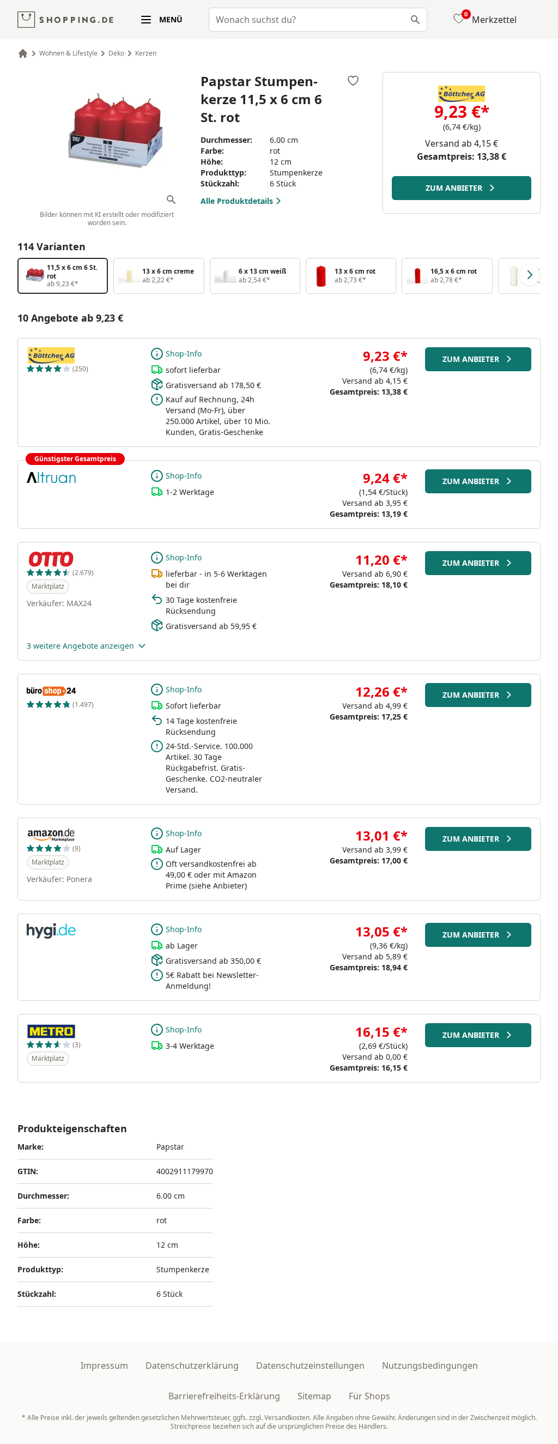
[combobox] (318, 20)
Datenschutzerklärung (192, 1366)
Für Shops (369, 1396)
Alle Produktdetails (237, 201)
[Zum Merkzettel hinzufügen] (353, 80)
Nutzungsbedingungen (430, 1366)
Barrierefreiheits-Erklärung (224, 1396)
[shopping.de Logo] (65, 19)
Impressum (104, 1366)
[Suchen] (415, 20)
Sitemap (314, 1396)
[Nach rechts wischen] (530, 275)
